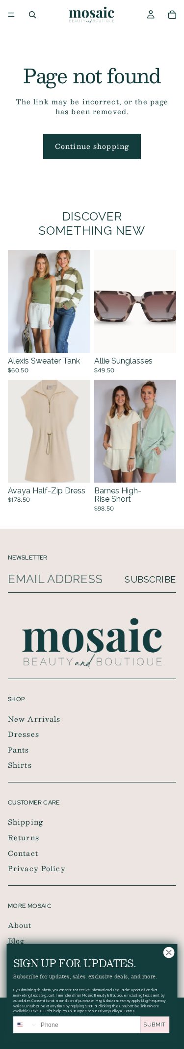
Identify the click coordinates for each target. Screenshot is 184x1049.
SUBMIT (155, 1025)
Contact (23, 852)
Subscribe (150, 579)
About (20, 925)
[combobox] (26, 1025)
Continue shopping (92, 146)
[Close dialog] (169, 952)
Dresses (23, 734)
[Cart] (172, 14)
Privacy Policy (37, 868)
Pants (18, 750)
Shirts (20, 765)
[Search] (32, 14)
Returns (23, 837)
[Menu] (11, 14)
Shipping (25, 822)
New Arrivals (34, 718)
